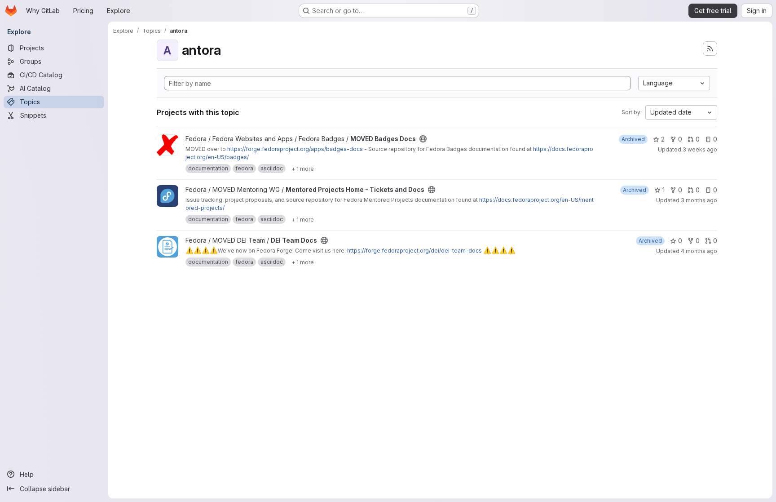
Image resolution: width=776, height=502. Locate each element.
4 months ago (699, 251)
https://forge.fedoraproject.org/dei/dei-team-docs (414, 250)
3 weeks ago (700, 149)
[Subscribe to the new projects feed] (710, 48)
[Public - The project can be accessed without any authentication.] (423, 138)
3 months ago (699, 200)
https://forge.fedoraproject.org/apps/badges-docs (295, 149)
